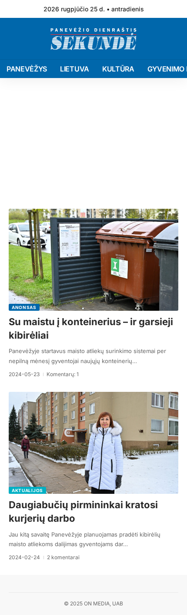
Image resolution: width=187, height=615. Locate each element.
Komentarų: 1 (63, 374)
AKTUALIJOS (27, 490)
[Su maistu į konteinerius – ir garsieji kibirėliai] (93, 260)
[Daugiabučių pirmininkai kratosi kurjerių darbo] (93, 443)
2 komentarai (63, 557)
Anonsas (24, 307)
